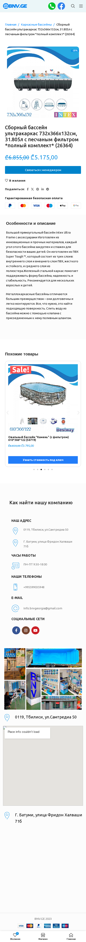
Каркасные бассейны (36, 24)
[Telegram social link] (47, 189)
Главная (11, 24)
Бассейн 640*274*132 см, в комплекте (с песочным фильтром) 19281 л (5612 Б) (36, 439)
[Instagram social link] (26, 630)
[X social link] (32, 189)
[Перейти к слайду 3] (41, 469)
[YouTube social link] (35, 630)
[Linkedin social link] (42, 189)
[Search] (73, 6)
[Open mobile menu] (81, 6)
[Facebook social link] (28, 189)
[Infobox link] (43, 587)
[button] (7, 412)
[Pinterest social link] (37, 189)
